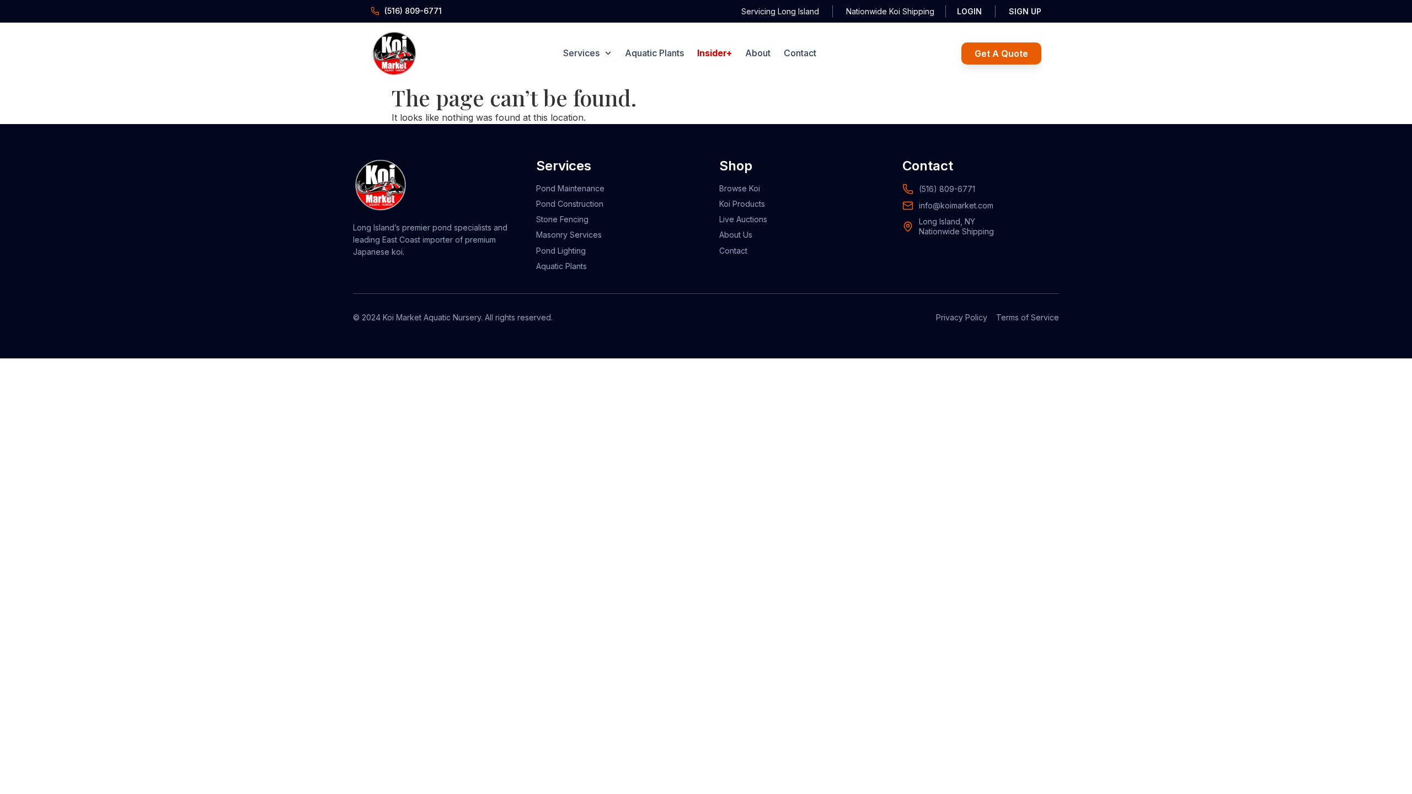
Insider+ (714, 52)
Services (581, 52)
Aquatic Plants (654, 52)
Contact (800, 52)
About (758, 52)
